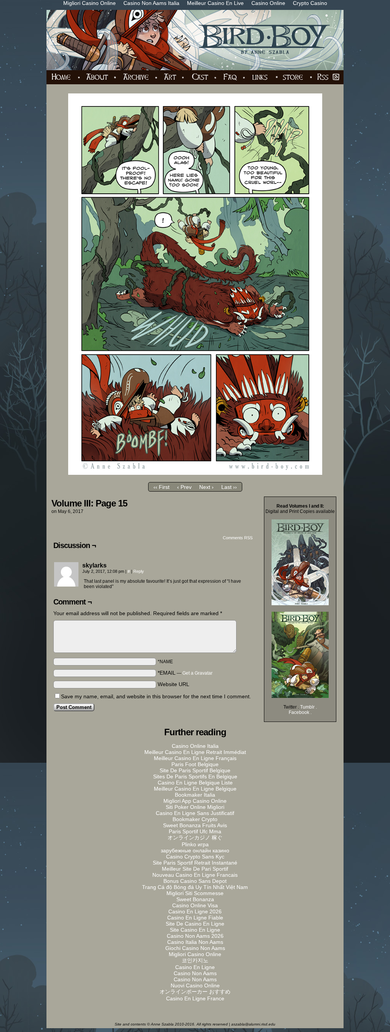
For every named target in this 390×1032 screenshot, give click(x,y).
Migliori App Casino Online (195, 801)
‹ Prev (184, 487)
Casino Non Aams (195, 973)
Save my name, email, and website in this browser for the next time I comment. (156, 696)
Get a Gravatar (197, 673)
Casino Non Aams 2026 (195, 936)
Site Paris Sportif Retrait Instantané (195, 863)
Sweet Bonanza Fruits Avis (195, 825)
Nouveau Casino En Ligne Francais (195, 875)
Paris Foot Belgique (195, 764)
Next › (206, 487)
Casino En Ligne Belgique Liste (195, 783)
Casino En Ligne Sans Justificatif (195, 813)
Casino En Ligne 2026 (195, 911)
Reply (138, 571)
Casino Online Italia (195, 746)
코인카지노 (195, 960)
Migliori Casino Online (195, 954)
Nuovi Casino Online (195, 985)
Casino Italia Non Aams (195, 942)
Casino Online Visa (195, 905)
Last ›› (229, 487)
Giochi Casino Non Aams (195, 948)
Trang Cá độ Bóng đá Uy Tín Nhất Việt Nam (195, 887)
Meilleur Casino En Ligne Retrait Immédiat (195, 752)
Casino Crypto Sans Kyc (195, 857)
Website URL (173, 684)
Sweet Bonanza (195, 899)
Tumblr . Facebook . (303, 709)
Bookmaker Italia (195, 795)
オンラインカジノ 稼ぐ (195, 837)
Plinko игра (195, 844)
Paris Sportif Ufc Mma (195, 831)
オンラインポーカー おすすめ (195, 992)
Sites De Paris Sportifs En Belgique (195, 776)
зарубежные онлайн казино (195, 850)
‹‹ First (161, 487)
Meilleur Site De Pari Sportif (195, 869)
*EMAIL (185, 673)
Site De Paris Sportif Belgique (195, 770)
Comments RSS (238, 537)
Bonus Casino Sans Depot (195, 881)
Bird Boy (199, 40)
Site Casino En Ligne (195, 930)
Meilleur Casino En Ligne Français (195, 758)
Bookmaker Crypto (195, 819)
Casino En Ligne (195, 967)
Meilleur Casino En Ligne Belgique (195, 789)
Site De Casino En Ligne (195, 924)
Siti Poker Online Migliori (195, 807)
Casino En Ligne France (195, 998)
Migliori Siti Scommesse (195, 893)
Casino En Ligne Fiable (195, 918)
